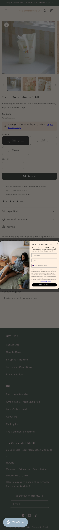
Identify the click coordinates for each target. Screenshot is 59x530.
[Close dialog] (57, 243)
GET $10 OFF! (44, 285)
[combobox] (34, 265)
